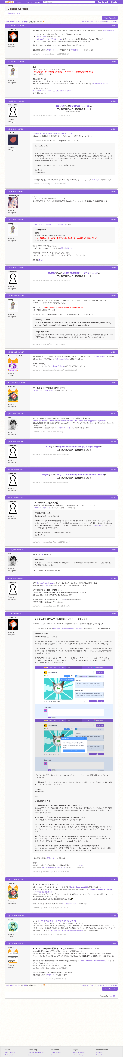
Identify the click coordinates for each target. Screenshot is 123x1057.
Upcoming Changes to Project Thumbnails (68, 628)
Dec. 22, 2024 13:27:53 (15, 62)
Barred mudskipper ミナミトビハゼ (80, 272)
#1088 (93, 180)
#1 (43, 554)
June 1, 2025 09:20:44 (15, 550)
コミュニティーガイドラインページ (48, 39)
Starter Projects (99, 356)
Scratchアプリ (99, 525)
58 (111, 21)
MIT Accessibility (62, 359)
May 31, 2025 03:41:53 (15, 497)
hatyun (45, 474)
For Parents (9, 1055)
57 (109, 21)
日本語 (24, 21)
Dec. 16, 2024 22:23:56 (15, 26)
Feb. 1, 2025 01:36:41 (15, 192)
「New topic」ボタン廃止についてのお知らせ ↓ (49, 224)
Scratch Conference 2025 (79, 887)
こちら (97, 180)
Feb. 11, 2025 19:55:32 (15, 296)
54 (103, 21)
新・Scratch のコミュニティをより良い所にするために (52, 90)
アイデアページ (41, 36)
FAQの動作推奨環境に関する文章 (53, 867)
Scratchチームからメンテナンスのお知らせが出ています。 (53, 133)
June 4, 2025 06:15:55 (15, 578)
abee (9, 417)
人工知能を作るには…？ (64, 427)
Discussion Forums (13, 21)
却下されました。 (66, 248)
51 (96, 21)
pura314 (10, 947)
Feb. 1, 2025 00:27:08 (15, 129)
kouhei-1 (11, 133)
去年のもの (46, 585)
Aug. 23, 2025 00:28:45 (15, 915)
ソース (80, 865)
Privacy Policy (78, 1055)
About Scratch (10, 1052)
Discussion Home (14, 13)
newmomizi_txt (13, 195)
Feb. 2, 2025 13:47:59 (15, 220)
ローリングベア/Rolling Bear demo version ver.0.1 (79, 474)
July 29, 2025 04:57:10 (15, 614)
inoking (10, 65)
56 (107, 21)
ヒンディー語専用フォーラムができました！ (57, 920)
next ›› (115, 21)
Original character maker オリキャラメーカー (78, 446)
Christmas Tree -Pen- (80, 105)
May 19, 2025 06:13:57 (15, 469)
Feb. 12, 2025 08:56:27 (15, 352)
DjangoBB (111, 996)
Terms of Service (79, 1052)
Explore (29, 2)
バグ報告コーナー (76, 50)
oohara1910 (12, 29)
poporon (60, 105)
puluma (10, 919)
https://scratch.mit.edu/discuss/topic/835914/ (67, 930)
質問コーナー (51, 50)
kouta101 (52, 272)
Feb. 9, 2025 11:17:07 (15, 268)
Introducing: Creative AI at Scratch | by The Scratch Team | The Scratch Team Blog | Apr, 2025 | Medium (69, 420)
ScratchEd (99, 1052)
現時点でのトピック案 (101, 83)
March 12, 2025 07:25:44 (16, 383)
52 (98, 21)
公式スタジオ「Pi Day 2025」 (43, 390)
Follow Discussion (110, 18)
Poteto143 (11, 386)
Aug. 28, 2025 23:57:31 (15, 943)
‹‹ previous (84, 21)
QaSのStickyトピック (108, 30)
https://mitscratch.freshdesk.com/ (93, 960)
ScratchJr (99, 1055)
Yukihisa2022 (12, 105)
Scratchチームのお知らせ (41, 507)
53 (100, 21)
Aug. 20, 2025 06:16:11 (15, 879)
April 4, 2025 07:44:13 (15, 441)
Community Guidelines (36, 1052)
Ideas (37, 2)
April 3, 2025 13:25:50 (15, 413)
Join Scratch (103, 2)
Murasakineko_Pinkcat (16, 356)
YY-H (48, 446)
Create (19, 2)
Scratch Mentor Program (45, 583)
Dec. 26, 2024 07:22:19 (15, 101)
